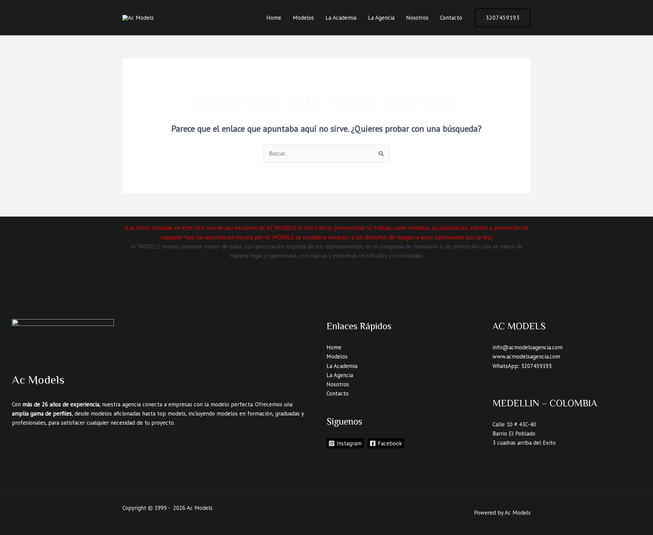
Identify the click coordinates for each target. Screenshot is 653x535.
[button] (503, 17)
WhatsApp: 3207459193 (522, 366)
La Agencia (381, 17)
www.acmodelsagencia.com (526, 356)
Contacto (451, 17)
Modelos (303, 17)
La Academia (340, 17)
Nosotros (417, 17)
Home (273, 17)
